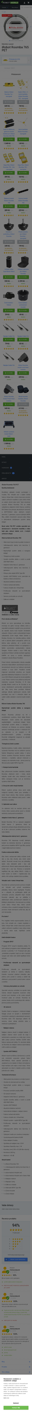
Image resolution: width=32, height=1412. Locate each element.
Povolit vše (16, 1407)
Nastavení (16, 1403)
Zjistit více (6, 1398)
